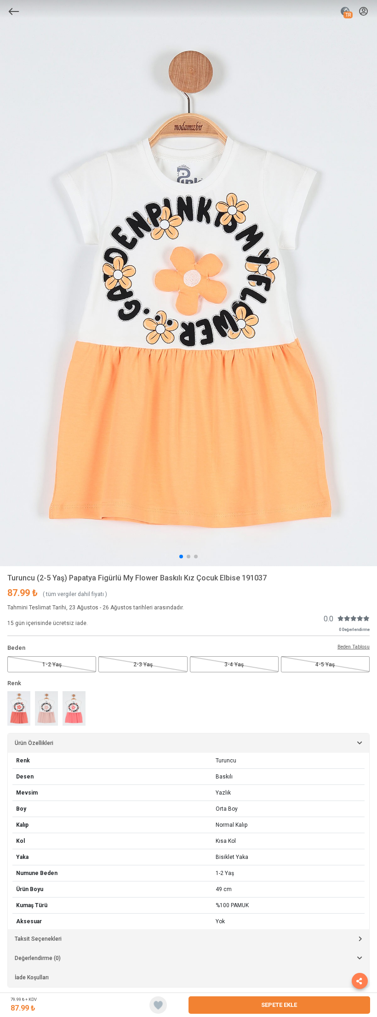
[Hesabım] (363, 12)
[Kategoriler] (14, 11)
